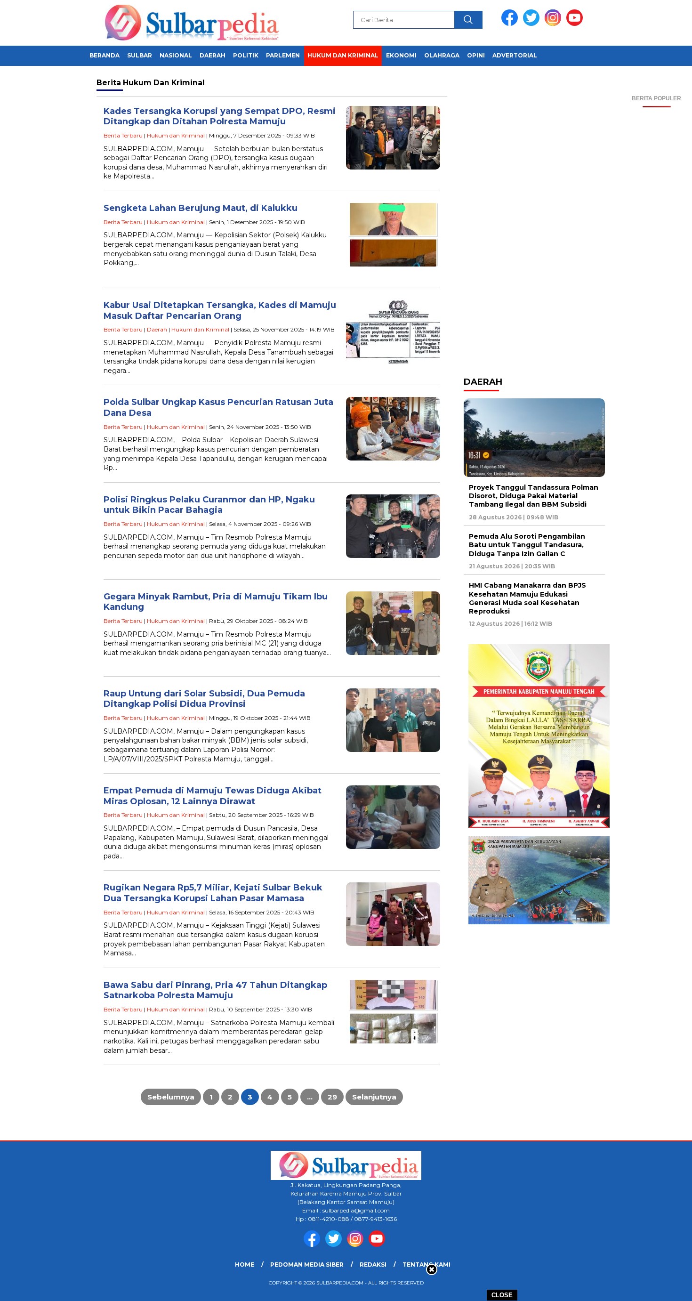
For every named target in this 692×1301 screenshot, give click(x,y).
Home (244, 1264)
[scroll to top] (663, 1286)
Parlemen (283, 55)
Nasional (176, 55)
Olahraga (441, 55)
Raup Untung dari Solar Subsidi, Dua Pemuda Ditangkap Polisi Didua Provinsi (204, 699)
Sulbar (139, 55)
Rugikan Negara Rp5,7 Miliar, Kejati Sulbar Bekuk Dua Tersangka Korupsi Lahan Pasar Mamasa (213, 893)
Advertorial (514, 55)
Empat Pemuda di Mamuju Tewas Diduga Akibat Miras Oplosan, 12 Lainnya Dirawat (213, 796)
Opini (476, 55)
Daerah (212, 55)
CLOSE (502, 1295)
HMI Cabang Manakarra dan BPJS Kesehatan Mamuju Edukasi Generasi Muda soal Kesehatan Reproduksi (527, 598)
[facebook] (511, 23)
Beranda (104, 55)
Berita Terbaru (123, 135)
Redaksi (373, 1264)
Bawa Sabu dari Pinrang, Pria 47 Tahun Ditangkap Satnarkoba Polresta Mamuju (215, 990)
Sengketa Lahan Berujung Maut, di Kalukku (201, 208)
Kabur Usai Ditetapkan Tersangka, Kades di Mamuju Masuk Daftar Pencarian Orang (220, 310)
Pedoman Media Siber (307, 1264)
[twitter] (533, 23)
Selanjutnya (374, 1096)
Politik (245, 55)
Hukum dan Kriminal (342, 55)
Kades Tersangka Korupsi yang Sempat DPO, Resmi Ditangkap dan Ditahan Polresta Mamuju (220, 116)
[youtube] (576, 23)
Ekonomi (401, 55)
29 (332, 1096)
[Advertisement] (656, 248)
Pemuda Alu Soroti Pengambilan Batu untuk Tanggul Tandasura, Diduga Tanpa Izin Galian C (527, 545)
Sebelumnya (170, 1096)
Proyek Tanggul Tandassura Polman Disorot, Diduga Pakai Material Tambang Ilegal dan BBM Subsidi (533, 496)
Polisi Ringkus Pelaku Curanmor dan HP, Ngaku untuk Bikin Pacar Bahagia (209, 505)
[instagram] (554, 23)
